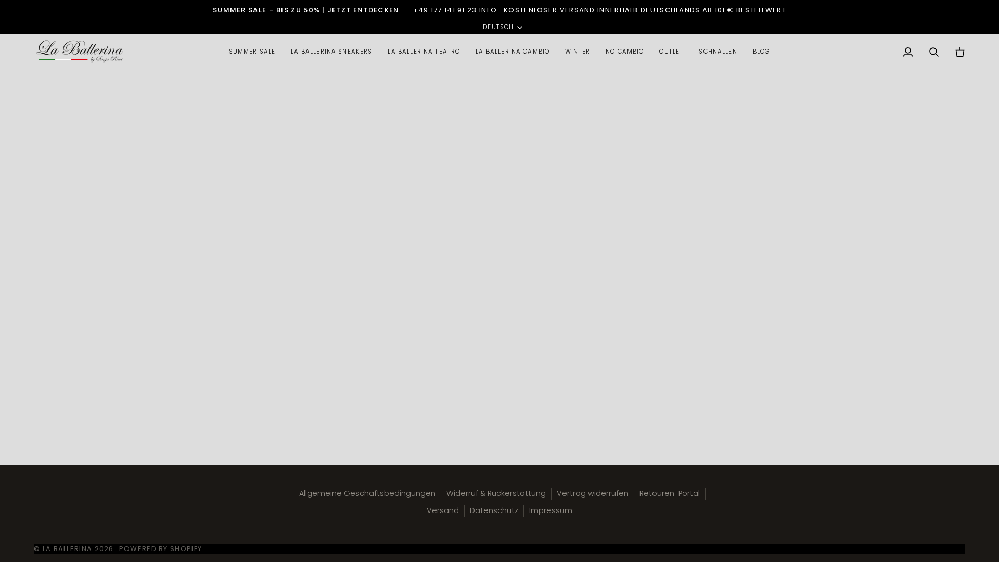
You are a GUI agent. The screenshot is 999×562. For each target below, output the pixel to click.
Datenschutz (494, 510)
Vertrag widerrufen (593, 493)
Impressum (550, 510)
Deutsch (498, 27)
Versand (443, 510)
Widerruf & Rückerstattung (496, 493)
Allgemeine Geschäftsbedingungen (367, 493)
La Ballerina (68, 549)
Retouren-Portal (669, 493)
